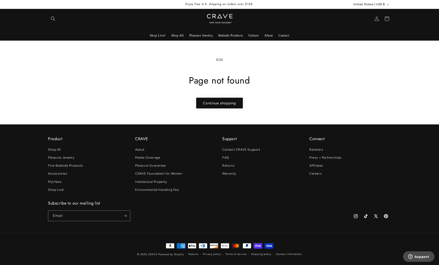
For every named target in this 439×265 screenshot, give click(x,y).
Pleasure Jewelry (61, 158)
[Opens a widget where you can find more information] (418, 257)
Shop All (54, 150)
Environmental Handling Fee (157, 190)
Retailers (316, 150)
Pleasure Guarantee (150, 166)
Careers (315, 174)
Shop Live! (56, 190)
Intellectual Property (151, 182)
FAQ (225, 158)
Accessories (57, 174)
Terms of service (235, 254)
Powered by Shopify (171, 254)
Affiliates (316, 166)
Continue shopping (219, 103)
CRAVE (153, 254)
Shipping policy (261, 254)
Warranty (229, 174)
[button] (53, 19)
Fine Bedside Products (65, 166)
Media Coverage (147, 158)
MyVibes (55, 182)
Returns (228, 166)
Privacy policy (212, 254)
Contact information (289, 254)
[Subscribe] (125, 215)
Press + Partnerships (325, 158)
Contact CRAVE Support (241, 150)
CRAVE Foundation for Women (158, 174)
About (140, 150)
